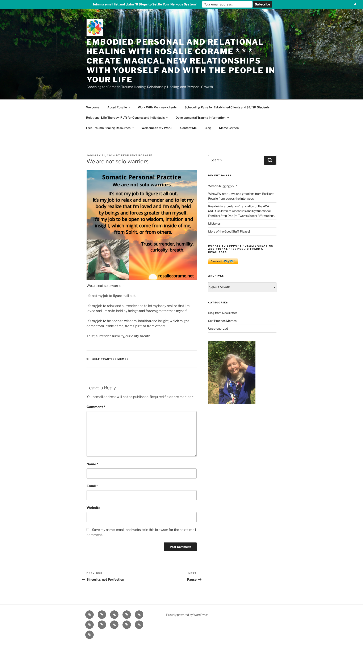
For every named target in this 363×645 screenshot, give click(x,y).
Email (92, 486)
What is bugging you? (222, 186)
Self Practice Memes (110, 359)
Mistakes (214, 223)
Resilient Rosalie (136, 155)
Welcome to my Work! (156, 128)
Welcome (92, 107)
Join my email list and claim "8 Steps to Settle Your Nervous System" (145, 4)
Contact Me (188, 128)
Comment (96, 407)
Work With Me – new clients (157, 107)
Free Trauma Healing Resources (108, 128)
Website (93, 508)
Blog (208, 128)
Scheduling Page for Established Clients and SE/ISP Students (227, 107)
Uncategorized (218, 328)
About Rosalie (117, 107)
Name (92, 464)
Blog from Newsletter (222, 313)
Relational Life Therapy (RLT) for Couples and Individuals (125, 117)
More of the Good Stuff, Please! (229, 231)
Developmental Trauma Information (200, 117)
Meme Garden (229, 128)
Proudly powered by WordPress (187, 614)
